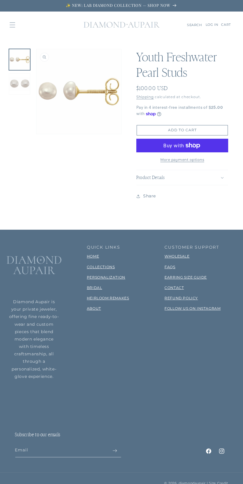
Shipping (145, 97)
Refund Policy (181, 298)
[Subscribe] (114, 451)
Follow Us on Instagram (192, 308)
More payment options (182, 159)
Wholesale (176, 256)
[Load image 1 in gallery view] (19, 59)
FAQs (169, 267)
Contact (174, 287)
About (94, 308)
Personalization (106, 277)
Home (93, 256)
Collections (101, 267)
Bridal (94, 287)
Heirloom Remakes (108, 298)
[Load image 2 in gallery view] (19, 84)
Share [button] (149, 196)
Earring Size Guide (185, 277)
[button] (12, 24)
